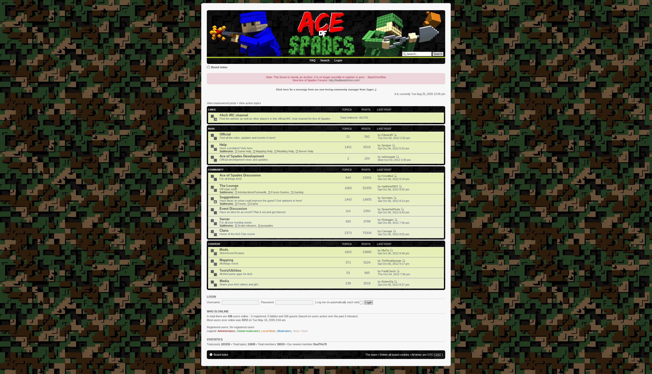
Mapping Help (264, 151)
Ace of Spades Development (242, 156)
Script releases (247, 225)
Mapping (226, 260)
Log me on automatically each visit (338, 302)
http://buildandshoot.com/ (344, 80)
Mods (224, 250)
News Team (300, 331)
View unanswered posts (221, 103)
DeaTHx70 (320, 344)
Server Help (305, 151)
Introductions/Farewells (252, 192)
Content (214, 244)
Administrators (226, 331)
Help (223, 145)
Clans (224, 230)
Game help (244, 151)
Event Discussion (233, 209)
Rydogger (388, 219)
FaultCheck (389, 271)
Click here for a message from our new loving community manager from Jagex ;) (326, 89)
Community (216, 169)
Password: (267, 302)
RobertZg (387, 281)
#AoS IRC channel (234, 115)
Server (225, 219)
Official (225, 134)
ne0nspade (388, 156)
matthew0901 (390, 186)
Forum (242, 203)
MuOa (385, 250)
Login (338, 60)
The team (371, 354)
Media (224, 281)
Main (211, 128)
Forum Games (280, 192)
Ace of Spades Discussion (240, 175)
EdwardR (387, 134)
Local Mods (268, 331)
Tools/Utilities (230, 270)
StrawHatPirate (391, 209)
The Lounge (229, 186)
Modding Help (285, 151)
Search (325, 60)
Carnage (387, 231)
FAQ (313, 60)
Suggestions (229, 197)
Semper (386, 145)
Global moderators (248, 331)
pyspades (267, 225)
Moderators (284, 331)
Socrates (387, 197)
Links (212, 109)
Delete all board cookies (394, 354)
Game (254, 203)
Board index (219, 67)
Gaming (298, 192)
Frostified (387, 175)
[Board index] (327, 34)
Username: (214, 302)
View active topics (250, 103)
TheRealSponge (391, 260)
